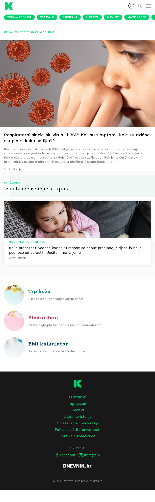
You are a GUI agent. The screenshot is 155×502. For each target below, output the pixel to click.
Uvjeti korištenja (77, 416)
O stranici (77, 397)
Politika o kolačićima (77, 436)
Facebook (67, 455)
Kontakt (77, 410)
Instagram (91, 455)
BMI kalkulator (48, 343)
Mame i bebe (137, 17)
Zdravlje (47, 17)
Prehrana (70, 17)
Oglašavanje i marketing (77, 423)
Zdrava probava (19, 17)
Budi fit (113, 17)
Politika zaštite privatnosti (77, 429)
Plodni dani (43, 317)
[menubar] (131, 5)
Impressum (77, 403)
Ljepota (92, 17)
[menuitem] (131, 5)
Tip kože (39, 291)
